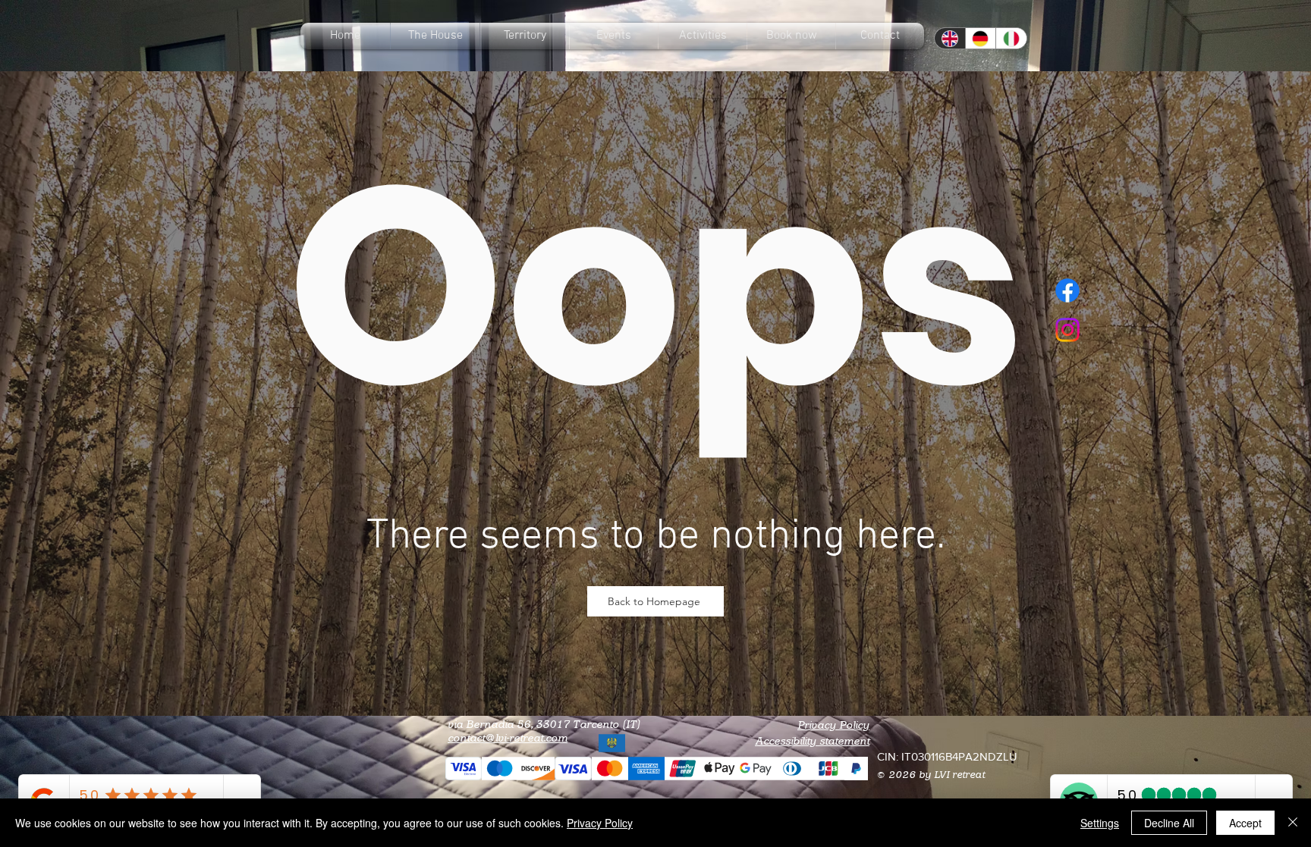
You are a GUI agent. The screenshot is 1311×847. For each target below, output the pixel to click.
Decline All (1169, 822)
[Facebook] (1067, 290)
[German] (980, 38)
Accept (1245, 822)
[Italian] (1010, 38)
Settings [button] (1099, 822)
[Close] (1293, 823)
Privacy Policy (833, 725)
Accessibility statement (812, 741)
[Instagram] (1067, 330)
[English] (950, 38)
